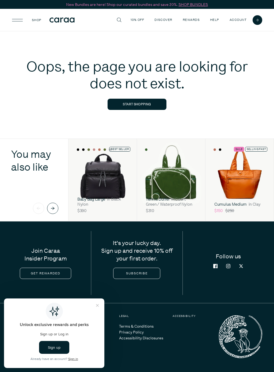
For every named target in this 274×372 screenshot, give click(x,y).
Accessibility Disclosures (141, 338)
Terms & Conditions (136, 326)
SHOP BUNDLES (193, 4)
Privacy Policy (131, 332)
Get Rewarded (45, 273)
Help (215, 19)
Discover (164, 19)
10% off (137, 20)
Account (238, 20)
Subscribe (137, 273)
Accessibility (184, 316)
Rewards (191, 20)
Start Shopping (137, 104)
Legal (124, 316)
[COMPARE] (124, 149)
